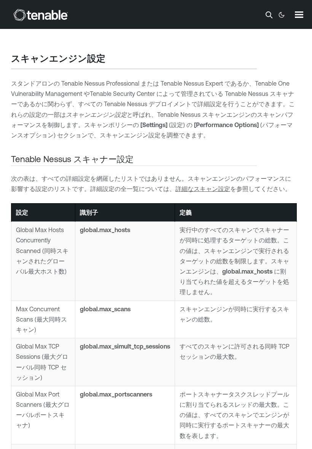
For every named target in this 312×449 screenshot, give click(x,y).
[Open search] (269, 15)
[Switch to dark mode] (281, 15)
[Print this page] (111, 59)
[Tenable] (40, 15)
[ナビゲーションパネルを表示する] (299, 14)
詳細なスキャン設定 (202, 188)
